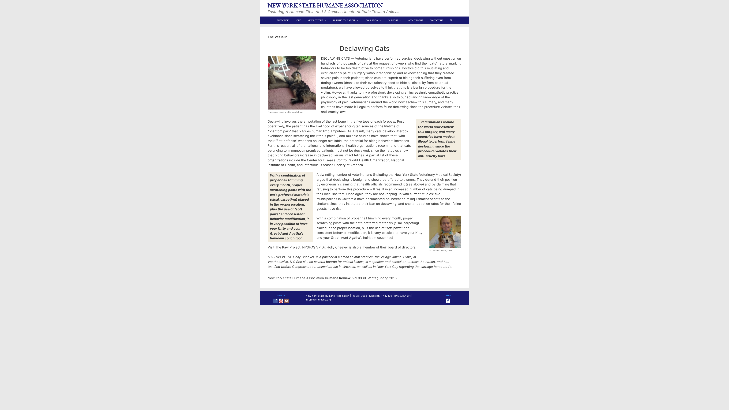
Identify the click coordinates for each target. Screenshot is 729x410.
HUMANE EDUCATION (344, 20)
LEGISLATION (371, 20)
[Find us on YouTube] (281, 301)
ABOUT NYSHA (415, 20)
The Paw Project (287, 247)
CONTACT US (436, 20)
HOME (298, 20)
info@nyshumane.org (318, 299)
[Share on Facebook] (448, 301)
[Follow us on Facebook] (275, 301)
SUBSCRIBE (283, 20)
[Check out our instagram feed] (286, 301)
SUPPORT (393, 20)
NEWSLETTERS (315, 20)
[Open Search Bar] (450, 20)
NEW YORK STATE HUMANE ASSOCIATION (325, 5)
